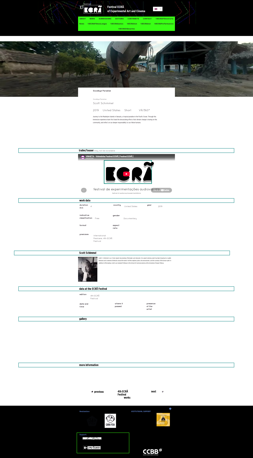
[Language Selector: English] (157, 9)
